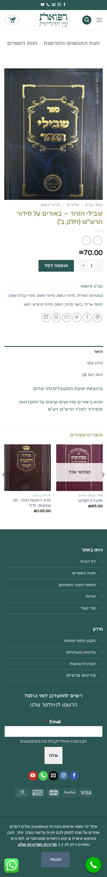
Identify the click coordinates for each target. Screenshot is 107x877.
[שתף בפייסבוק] (87, 317)
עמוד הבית (94, 205)
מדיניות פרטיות (81, 675)
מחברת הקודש (90, 500)
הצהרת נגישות (83, 663)
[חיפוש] (86, 20)
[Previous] (103, 486)
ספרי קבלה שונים (22, 295)
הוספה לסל (56, 266)
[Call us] (48, 5)
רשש (27, 304)
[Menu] (99, 20)
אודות (91, 596)
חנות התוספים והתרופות (72, 43)
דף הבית (88, 561)
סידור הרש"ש (43, 304)
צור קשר (88, 608)
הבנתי (55, 859)
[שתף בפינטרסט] (56, 317)
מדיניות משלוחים (81, 652)
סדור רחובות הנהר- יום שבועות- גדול (32, 503)
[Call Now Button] (93, 865)
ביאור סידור (73, 304)
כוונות (58, 304)
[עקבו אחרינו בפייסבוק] (64, 5)
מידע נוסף (95, 363)
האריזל (82, 295)
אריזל (88, 304)
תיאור (98, 351)
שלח (53, 755)
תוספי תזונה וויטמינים (77, 584)
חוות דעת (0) (92, 375)
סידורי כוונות (50, 205)
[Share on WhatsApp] (97, 317)
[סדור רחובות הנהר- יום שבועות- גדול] (27, 467)
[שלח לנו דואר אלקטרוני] (53, 5)
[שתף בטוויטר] (77, 317)
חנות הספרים (22, 43)
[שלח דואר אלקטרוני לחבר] (66, 317)
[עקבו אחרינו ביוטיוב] (42, 5)
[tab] (53, 351)
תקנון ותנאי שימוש (80, 640)
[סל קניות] (12, 20)
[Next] (4, 486)
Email (53, 722)
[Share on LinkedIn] (46, 317)
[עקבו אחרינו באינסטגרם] (59, 5)
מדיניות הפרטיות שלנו (37, 844)
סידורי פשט (46, 295)
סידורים (72, 205)
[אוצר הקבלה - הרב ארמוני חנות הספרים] (53, 20)
